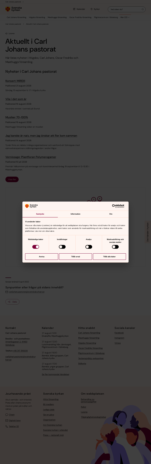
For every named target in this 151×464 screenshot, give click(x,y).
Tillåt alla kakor (109, 256)
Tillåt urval (75, 256)
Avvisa (41, 256)
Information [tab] (75, 214)
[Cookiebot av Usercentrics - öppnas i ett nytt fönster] (115, 206)
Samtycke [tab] (40, 214)
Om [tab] (110, 214)
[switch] (62, 247)
